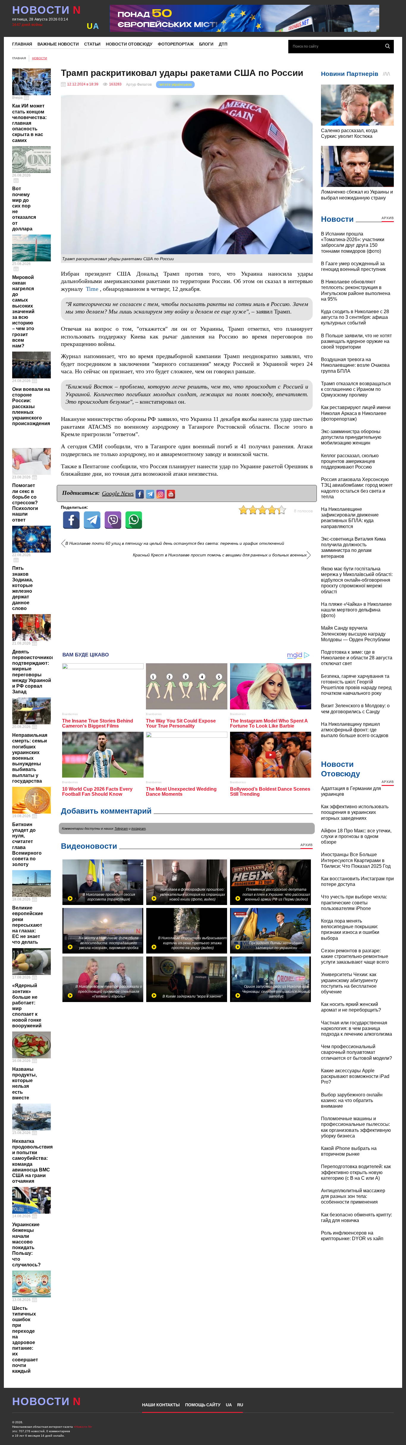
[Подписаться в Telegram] (151, 493)
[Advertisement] (187, 602)
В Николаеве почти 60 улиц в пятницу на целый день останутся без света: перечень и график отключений (174, 543)
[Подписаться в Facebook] (140, 493)
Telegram (121, 828)
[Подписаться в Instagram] (161, 493)
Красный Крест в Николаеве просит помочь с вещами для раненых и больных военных (220, 555)
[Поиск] (387, 46)
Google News (118, 493)
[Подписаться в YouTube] (171, 493)
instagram (138, 828)
